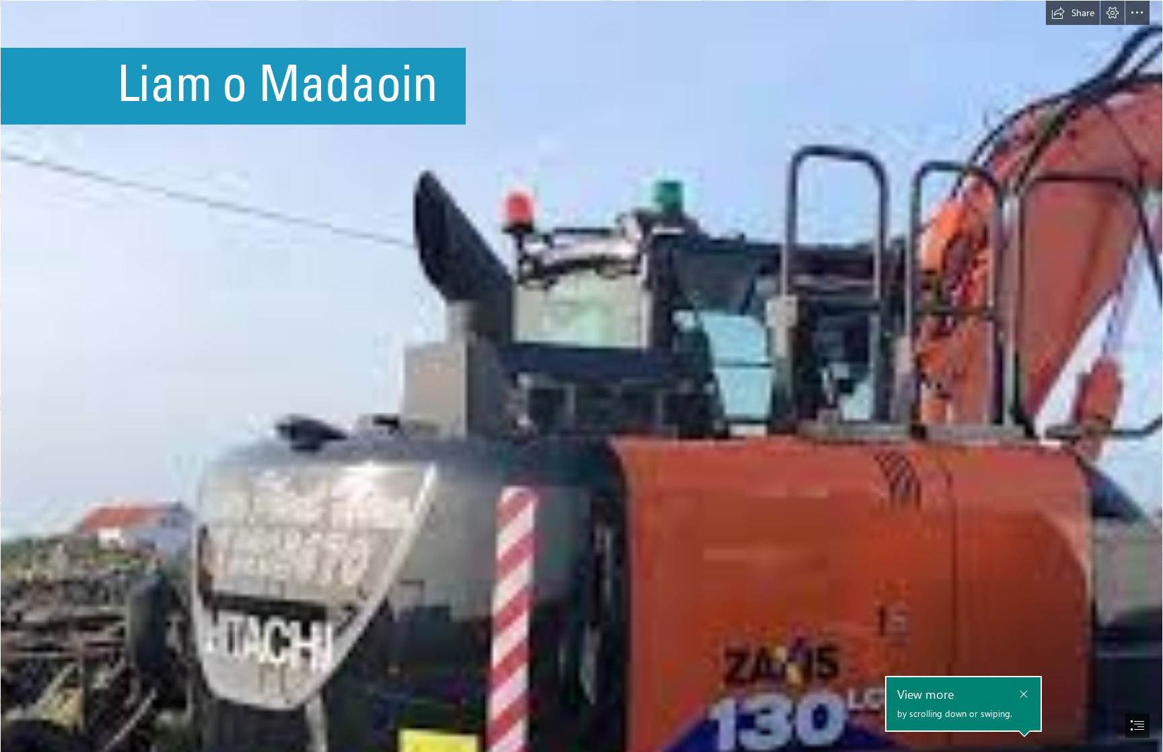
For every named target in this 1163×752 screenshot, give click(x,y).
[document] (581, 376)
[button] (1073, 13)
